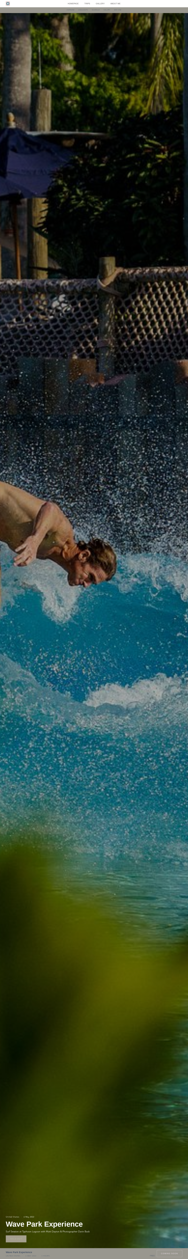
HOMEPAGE (73, 3)
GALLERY (100, 3)
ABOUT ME (115, 3)
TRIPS (87, 3)
